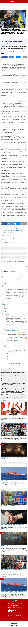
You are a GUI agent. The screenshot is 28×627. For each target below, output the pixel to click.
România (3, 490)
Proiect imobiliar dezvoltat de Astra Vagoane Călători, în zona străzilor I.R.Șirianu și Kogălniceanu (13, 389)
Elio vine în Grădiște (6, 380)
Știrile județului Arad (12, 614)
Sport (2, 618)
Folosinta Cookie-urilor (13, 605)
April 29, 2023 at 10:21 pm (22, 332)
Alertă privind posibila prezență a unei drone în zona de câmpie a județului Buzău (13, 384)
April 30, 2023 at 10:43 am (22, 345)
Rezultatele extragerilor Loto (8, 505)
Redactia (10, 603)
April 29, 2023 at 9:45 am (22, 276)
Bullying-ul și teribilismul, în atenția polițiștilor (12, 569)
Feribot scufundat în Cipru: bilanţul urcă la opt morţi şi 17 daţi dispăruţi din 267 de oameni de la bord (14, 481)
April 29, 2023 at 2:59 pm (22, 303)
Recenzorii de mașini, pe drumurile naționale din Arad (13, 372)
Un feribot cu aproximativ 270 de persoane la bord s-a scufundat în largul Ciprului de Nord (14, 592)
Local (3, 442)
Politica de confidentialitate (17, 603)
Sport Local (14, 618)
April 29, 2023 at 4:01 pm (22, 286)
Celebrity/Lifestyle (18, 615)
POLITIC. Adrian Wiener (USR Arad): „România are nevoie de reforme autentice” (14, 387)
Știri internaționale (21, 614)
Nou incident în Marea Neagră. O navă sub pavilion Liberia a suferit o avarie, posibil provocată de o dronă (14, 375)
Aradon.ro (3, 603)
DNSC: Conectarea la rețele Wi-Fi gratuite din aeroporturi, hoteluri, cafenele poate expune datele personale (13, 392)
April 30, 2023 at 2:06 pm (22, 358)
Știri (2, 614)
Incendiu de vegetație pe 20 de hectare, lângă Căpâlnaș (12, 458)
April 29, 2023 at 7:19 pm (22, 313)
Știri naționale (11, 615)
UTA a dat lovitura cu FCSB (7, 437)
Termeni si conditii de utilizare (14, 607)
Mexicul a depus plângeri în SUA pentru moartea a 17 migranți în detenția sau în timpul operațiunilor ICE (13, 398)
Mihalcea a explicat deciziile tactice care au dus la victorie (14, 378)
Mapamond (4, 466)
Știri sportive (20, 618)
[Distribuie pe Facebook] (4, 57)
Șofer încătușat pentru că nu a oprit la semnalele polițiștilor (12, 525)
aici (15, 271)
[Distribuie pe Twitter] (10, 57)
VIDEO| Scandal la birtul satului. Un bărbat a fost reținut (12, 546)
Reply (5, 283)
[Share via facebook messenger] (17, 57)
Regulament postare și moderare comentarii (17, 609)
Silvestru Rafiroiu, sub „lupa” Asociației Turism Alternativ (14, 394)
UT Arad (3, 400)
